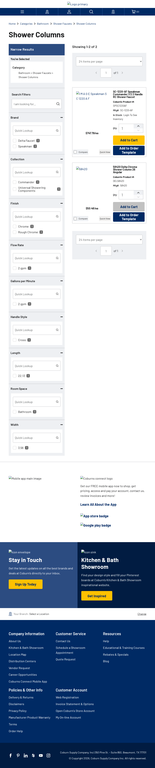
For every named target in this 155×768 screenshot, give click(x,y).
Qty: (115, 128)
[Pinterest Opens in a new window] (18, 755)
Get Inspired (97, 596)
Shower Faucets (62, 23)
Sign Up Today (25, 584)
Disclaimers (16, 704)
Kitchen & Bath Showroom (26, 647)
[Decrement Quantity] (138, 130)
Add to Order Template (129, 150)
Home (12, 23)
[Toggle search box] (91, 12)
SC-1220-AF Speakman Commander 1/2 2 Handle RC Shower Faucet (128, 94)
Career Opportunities (23, 674)
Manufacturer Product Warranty (29, 717)
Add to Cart (129, 140)
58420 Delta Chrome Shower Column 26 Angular (125, 170)
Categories (26, 23)
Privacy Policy (17, 710)
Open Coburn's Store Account (75, 710)
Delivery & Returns (21, 697)
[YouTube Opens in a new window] (41, 755)
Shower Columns (86, 23)
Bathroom (43, 23)
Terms (13, 724)
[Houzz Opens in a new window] (33, 755)
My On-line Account (68, 717)
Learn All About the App (98, 504)
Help (106, 641)
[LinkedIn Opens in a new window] (26, 755)
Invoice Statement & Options (75, 704)
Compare (83, 152)
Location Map (17, 654)
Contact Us (63, 641)
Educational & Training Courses (124, 647)
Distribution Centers (22, 661)
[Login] (69, 12)
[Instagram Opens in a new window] (48, 755)
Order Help (16, 731)
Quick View (105, 152)
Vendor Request (19, 668)
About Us (15, 641)
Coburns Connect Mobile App (28, 681)
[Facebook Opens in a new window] (10, 755)
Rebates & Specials (116, 654)
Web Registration (67, 697)
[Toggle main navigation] (22, 12)
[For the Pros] (47, 12)
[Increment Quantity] (138, 126)
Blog (106, 661)
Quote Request (66, 659)
